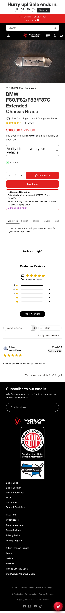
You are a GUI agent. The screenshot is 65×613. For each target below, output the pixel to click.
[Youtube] (35, 606)
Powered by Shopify (45, 587)
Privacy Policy (13, 535)
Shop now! (43, 10)
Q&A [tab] (39, 251)
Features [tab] (35, 221)
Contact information (40, 599)
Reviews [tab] (28, 251)
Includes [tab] (46, 221)
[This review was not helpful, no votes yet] (59, 375)
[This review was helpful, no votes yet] (53, 375)
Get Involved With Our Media (20, 574)
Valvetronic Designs (26, 587)
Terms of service (46, 594)
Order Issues (12, 519)
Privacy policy (31, 594)
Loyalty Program (14, 540)
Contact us (11, 502)
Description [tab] (13, 221)
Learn (9, 553)
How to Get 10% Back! (17, 568)
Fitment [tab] (24, 221)
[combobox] (50, 335)
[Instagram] (30, 606)
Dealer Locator (13, 487)
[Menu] (3, 35)
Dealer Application (15, 492)
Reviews (10, 563)
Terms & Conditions (15, 507)
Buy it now (32, 184)
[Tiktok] (40, 606)
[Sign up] (54, 407)
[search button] (55, 28)
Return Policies (13, 530)
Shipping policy (23, 599)
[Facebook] (24, 606)
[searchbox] (17, 328)
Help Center (31, 20)
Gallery (9, 558)
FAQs (8, 497)
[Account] (54, 35)
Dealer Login (12, 482)
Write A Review (32, 314)
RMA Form (11, 514)
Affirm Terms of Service (17, 548)
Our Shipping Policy (17, 207)
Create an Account (15, 525)
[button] (48, 35)
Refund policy (17, 594)
